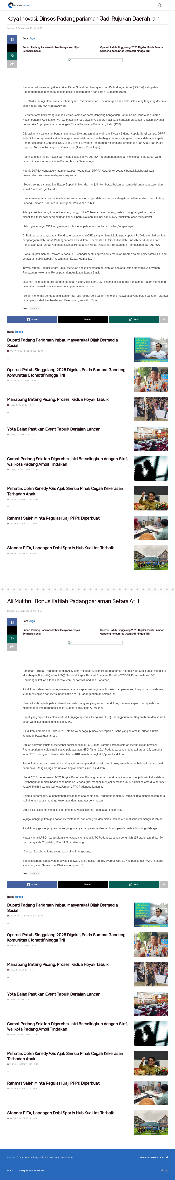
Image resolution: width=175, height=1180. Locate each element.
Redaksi (11, 1157)
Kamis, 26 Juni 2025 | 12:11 (22, 435)
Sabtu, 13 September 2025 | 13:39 (26, 351)
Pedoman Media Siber (61, 1157)
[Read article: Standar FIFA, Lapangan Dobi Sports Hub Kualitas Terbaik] (151, 557)
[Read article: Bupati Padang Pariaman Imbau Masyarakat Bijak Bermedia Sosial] (151, 350)
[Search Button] (159, 5)
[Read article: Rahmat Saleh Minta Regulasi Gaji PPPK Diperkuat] (151, 528)
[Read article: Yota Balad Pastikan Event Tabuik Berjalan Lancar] (151, 439)
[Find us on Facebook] (162, 1171)
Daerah (34, 308)
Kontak (23, 1157)
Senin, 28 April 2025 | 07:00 (23, 470)
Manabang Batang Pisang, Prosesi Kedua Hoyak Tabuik (58, 399)
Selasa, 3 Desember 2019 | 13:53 (24, 28)
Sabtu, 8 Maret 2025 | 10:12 (23, 553)
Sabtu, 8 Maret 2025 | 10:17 (23, 524)
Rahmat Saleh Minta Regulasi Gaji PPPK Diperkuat (53, 518)
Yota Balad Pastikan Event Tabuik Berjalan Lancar (53, 429)
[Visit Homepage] (19, 5)
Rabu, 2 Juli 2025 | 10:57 (21, 405)
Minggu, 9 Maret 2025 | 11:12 (23, 499)
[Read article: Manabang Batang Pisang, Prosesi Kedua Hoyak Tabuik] (151, 409)
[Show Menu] (166, 5)
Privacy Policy (38, 1157)
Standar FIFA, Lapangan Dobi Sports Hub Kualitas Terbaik (60, 547)
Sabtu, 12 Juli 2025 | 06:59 (22, 381)
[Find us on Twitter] (166, 1171)
